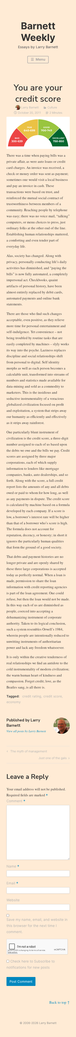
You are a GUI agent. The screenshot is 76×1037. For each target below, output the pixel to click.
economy (13, 702)
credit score (52, 696)
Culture (52, 107)
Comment (15, 801)
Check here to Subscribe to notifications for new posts (30, 964)
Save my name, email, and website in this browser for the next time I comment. (36, 926)
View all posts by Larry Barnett (26, 731)
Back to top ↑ (59, 1002)
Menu (40, 59)
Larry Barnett (30, 107)
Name (12, 866)
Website (13, 900)
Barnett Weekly (38, 31)
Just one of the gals (53, 759)
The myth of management (28, 752)
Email (12, 883)
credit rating (31, 696)
